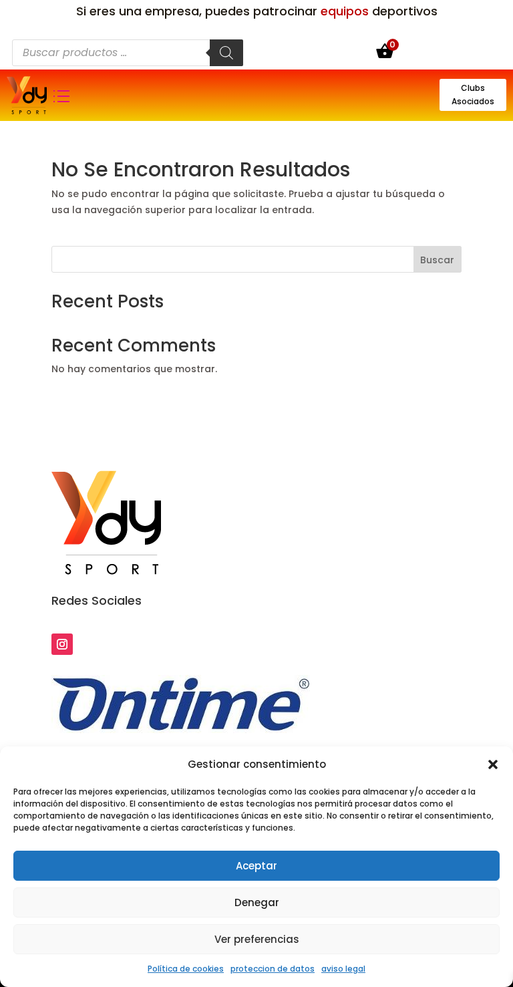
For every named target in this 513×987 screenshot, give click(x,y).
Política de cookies (186, 968)
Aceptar (256, 866)
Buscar (437, 260)
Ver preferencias (256, 939)
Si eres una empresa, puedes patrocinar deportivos (257, 11)
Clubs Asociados (473, 94)
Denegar (256, 902)
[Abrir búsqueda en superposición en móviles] (127, 52)
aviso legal (343, 968)
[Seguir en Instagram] (62, 644)
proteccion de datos (272, 968)
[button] (493, 764)
